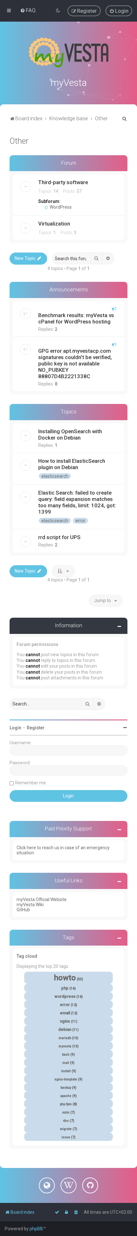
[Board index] (68, 52)
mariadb (65, 1038)
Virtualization (54, 223)
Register (36, 727)
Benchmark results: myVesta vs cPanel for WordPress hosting (76, 318)
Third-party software (63, 182)
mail (65, 1063)
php (64, 988)
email (65, 1012)
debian (64, 1029)
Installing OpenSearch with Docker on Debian (70, 434)
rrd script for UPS (59, 537)
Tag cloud (27, 956)
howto (65, 977)
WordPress (60, 207)
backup (66, 1087)
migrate (66, 1129)
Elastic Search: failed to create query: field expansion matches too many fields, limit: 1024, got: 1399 (77, 502)
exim (65, 1112)
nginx (65, 1021)
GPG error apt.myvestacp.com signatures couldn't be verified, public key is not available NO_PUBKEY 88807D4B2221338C (75, 363)
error (80, 520)
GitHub (23, 909)
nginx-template (65, 1079)
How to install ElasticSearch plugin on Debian (71, 464)
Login (15, 727)
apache (65, 1096)
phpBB (36, 1228)
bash (65, 1054)
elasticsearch (54, 476)
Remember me (30, 782)
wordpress (65, 996)
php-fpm (66, 1104)
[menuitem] (27, 10)
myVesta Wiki (30, 904)
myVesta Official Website (42, 899)
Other (19, 141)
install (66, 1071)
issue (65, 1137)
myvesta (65, 1046)
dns (66, 1120)
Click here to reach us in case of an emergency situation (63, 850)
